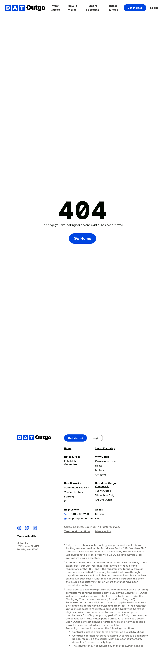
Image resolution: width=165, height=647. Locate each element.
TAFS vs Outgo (103, 499)
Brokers (99, 470)
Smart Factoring (93, 7)
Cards (67, 501)
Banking (69, 496)
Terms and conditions (77, 531)
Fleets (98, 465)
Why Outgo (102, 456)
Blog (98, 518)
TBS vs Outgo (103, 490)
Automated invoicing (76, 487)
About (99, 509)
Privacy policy (103, 531)
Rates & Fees (72, 456)
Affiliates (100, 474)
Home (67, 448)
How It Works (72, 483)
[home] (25, 8)
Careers (99, 514)
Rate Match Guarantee (71, 462)
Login (154, 8)
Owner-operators (105, 461)
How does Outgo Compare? (105, 485)
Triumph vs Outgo (105, 495)
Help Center (71, 509)
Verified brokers (73, 492)
